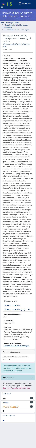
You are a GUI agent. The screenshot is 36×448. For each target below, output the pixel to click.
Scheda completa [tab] (12, 305)
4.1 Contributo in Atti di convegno (16, 30)
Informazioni (9, 378)
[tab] (29, 309)
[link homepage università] (24, 3)
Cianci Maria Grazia (12, 44)
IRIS (2, 23)
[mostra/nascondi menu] (2, 7)
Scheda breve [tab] (10, 301)
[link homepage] (7, 3)
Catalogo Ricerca (12, 23)
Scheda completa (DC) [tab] (14, 309)
